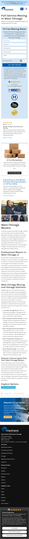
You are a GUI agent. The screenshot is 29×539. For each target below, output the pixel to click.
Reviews (3, 497)
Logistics (3, 462)
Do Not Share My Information (14, 535)
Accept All (14, 528)
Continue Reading (8, 195)
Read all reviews (7, 137)
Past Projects (4, 503)
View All (3, 482)
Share (14, 168)
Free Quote (8, 417)
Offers (2, 494)
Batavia (3, 477)
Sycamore (4, 468)
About (3, 488)
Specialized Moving (6, 453)
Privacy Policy (14, 78)
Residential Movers (6, 447)
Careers (3, 500)
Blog (2, 491)
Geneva (3, 480)
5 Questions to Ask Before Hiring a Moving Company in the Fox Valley (14, 182)
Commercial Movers (6, 450)
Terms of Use (7, 78)
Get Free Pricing (14, 65)
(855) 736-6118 (18, 417)
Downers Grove (5, 474)
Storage (3, 456)
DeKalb (3, 471)
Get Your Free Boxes (14, 173)
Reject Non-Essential (14, 531)
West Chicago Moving (8, 387)
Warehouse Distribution (8, 459)
